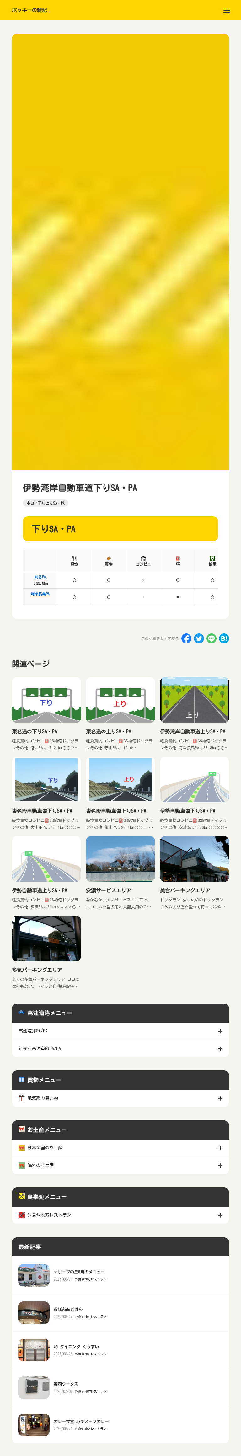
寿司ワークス (66, 1384)
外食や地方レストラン (90, 1279)
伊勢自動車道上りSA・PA (39, 890)
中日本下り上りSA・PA (46, 503)
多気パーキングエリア (37, 969)
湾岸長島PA (40, 594)
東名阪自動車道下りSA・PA (42, 810)
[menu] (227, 10)
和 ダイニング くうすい (76, 1347)
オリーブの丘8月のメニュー (79, 1272)
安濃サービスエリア (108, 890)
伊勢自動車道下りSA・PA (187, 810)
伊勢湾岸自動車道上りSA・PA (192, 731)
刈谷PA (40, 577)
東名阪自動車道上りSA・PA (116, 810)
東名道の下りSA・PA (34, 731)
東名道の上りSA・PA (108, 731)
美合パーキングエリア (185, 890)
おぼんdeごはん (68, 1309)
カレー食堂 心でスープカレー (81, 1422)
